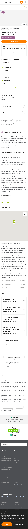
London (10, 28)
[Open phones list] (21, 2)
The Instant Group (5, 504)
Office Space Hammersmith (19, 392)
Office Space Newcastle (5, 469)
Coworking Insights (19, 504)
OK (7, 524)
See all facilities (5, 202)
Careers (15, 458)
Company (16, 450)
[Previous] (3, 357)
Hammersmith (16, 28)
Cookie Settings (19, 524)
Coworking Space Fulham (19, 380)
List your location (6, 474)
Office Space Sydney (5, 471)
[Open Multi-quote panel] (25, 2)
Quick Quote (14, 41)
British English (6, 444)
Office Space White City (19, 401)
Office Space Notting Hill (6, 399)
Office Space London (5, 456)
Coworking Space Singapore (6, 467)
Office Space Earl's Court (19, 390)
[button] (24, 48)
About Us (15, 456)
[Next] (24, 357)
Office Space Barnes (5, 390)
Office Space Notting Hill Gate (20, 399)
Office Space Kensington (19, 395)
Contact (16, 474)
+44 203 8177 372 (17, 477)
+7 (24, 24)
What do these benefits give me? (10, 87)
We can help (16, 453)
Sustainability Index (5, 482)
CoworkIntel (4, 507)
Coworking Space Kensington (7, 386)
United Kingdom (4, 28)
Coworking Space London (6, 453)
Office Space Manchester (6, 458)
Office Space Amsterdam (6, 460)
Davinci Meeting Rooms (20, 507)
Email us (15, 480)
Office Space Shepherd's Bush (7, 401)
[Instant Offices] (8, 2)
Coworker (17, 502)
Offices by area (5, 450)
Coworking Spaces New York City (7, 465)
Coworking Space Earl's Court (7, 380)
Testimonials (16, 460)
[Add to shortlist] (25, 7)
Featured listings (4, 480)
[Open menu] (2, 2)
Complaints (16, 482)
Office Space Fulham (5, 392)
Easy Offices (4, 502)
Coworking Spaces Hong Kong (7, 462)
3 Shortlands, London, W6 (13, 357)
